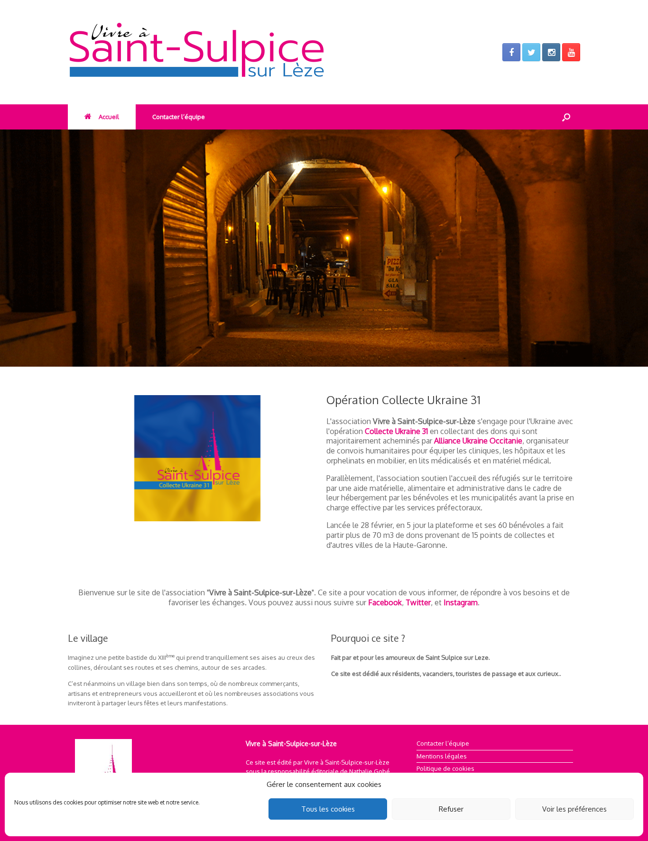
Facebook (385, 602)
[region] (324, 248)
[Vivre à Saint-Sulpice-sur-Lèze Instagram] (551, 52)
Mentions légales (442, 756)
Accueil (109, 116)
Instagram (461, 602)
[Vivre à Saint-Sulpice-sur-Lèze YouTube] (571, 52)
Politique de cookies (445, 768)
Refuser (451, 808)
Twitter (418, 602)
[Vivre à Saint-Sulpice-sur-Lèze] (229, 52)
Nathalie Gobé (369, 771)
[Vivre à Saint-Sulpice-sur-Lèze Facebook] (511, 52)
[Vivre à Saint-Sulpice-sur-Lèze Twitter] (531, 52)
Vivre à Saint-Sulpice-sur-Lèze (346, 762)
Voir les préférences (574, 808)
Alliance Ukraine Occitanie (478, 440)
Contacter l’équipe (178, 116)
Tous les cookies (328, 808)
